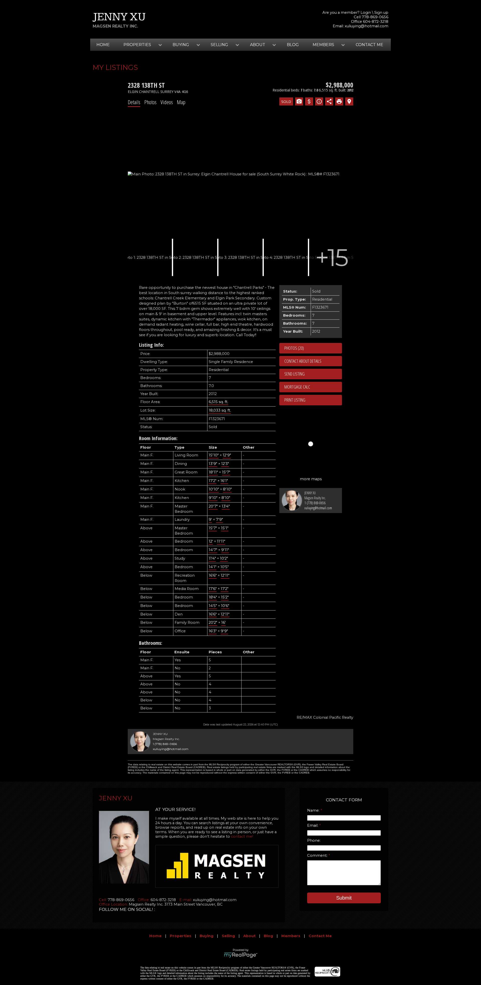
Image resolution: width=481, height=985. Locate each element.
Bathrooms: (150, 643)
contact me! (242, 836)
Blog (293, 44)
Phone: (313, 840)
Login (365, 12)
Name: (313, 810)
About (249, 936)
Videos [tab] (167, 102)
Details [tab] (134, 102)
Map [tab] (181, 102)
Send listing (294, 374)
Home (103, 44)
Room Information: (158, 438)
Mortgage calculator (313, 387)
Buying (206, 936)
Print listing (294, 400)
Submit (344, 898)
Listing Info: (151, 344)
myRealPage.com (241, 955)
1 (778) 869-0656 (314, 503)
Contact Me (369, 44)
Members (290, 936)
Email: (313, 825)
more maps (311, 479)
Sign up (381, 12)
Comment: (317, 855)
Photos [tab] (150, 102)
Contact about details (302, 361)
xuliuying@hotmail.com (366, 26)
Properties (180, 936)
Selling (228, 936)
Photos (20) (294, 348)
